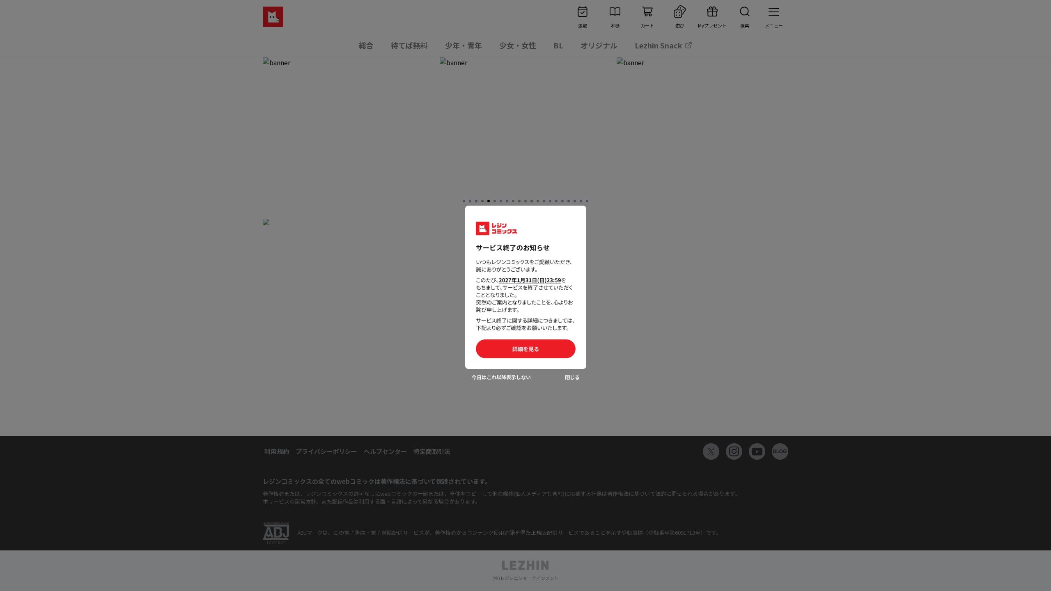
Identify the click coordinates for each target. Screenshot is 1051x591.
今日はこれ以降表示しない (501, 377)
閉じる (572, 377)
